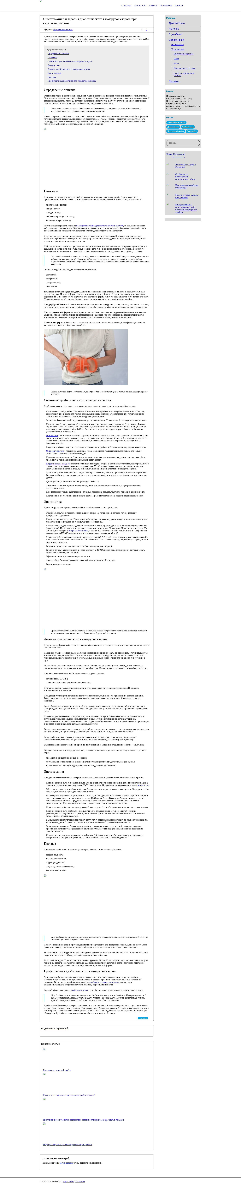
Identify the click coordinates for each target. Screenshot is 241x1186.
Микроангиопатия (55, 451)
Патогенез (52, 57)
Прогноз (52, 77)
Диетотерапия (54, 73)
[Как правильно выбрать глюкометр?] (169, 186)
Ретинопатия (52, 435)
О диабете (175, 34)
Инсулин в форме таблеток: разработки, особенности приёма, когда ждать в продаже (83, 1120)
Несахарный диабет (176, 131)
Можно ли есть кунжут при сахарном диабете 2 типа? (69, 1095)
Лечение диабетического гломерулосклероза (69, 69)
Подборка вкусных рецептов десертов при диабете (67, 1144)
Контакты (80, 1181)
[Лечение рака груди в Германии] (169, 166)
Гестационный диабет (176, 122)
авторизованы (66, 1163)
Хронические (177, 49)
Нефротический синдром (58, 464)
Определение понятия (58, 53)
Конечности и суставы (184, 68)
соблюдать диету (80, 990)
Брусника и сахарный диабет (57, 1070)
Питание (174, 81)
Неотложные (177, 44)
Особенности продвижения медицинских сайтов (185, 176)
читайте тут (143, 785)
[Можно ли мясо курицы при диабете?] (169, 196)
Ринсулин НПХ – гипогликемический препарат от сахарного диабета (186, 208)
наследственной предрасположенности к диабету (99, 225)
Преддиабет (192, 131)
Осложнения (176, 39)
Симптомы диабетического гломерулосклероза (70, 61)
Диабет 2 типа (187, 127)
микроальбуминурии (78, 530)
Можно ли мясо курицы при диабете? (186, 196)
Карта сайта (68, 1181)
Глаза (176, 58)
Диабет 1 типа (173, 127)
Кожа (176, 63)
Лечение (174, 28)
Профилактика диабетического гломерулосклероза (72, 81)
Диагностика (54, 65)
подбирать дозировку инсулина (104, 982)
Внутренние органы (63, 29)
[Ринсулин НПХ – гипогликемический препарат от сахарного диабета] (169, 206)
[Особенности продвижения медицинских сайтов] (169, 175)
